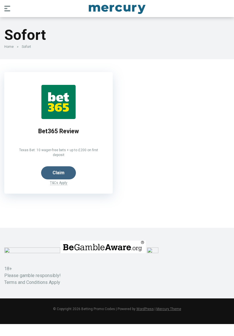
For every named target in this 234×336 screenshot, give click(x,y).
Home (9, 47)
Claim (58, 172)
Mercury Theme (168, 309)
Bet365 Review (58, 131)
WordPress (145, 309)
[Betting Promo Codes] (117, 8)
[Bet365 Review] (58, 117)
